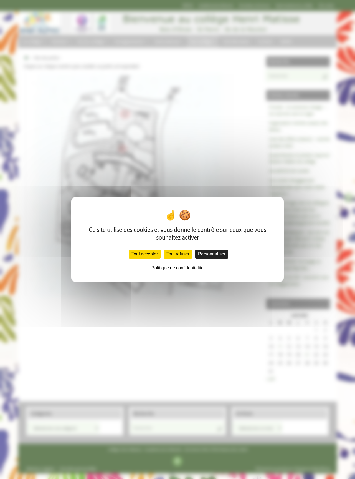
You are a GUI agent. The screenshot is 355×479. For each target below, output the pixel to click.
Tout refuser (177, 254)
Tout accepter (144, 254)
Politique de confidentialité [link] (177, 267)
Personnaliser (211, 254)
